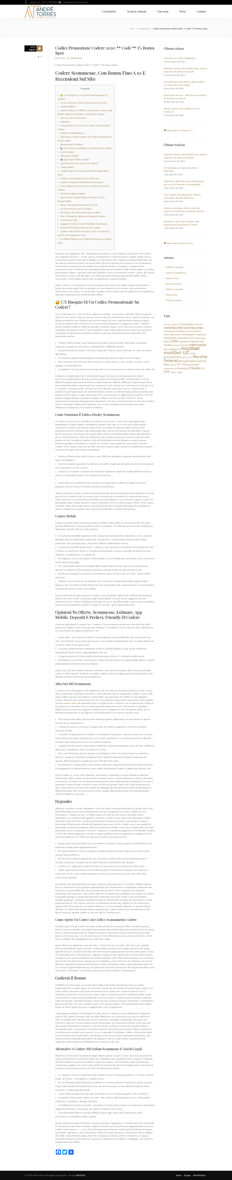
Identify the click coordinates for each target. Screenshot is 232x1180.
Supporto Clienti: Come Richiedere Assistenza (83, 224)
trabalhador (192, 364)
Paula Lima (171, 295)
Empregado (188, 334)
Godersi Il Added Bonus (72, 133)
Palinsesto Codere (69, 156)
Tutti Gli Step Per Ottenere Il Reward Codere (82, 216)
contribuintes (193, 327)
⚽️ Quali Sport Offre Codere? (74, 159)
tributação (182, 368)
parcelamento (172, 357)
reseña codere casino (66, 703)
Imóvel (184, 345)
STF (178, 364)
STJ (183, 364)
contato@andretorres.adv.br (75, 2)
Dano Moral (195, 331)
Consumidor (185, 324)
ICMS (174, 341)
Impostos (176, 345)
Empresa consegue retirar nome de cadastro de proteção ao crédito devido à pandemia (185, 210)
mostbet (190, 348)
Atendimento (199, 1175)
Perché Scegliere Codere (72, 193)
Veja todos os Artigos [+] (179, 130)
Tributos (195, 368)
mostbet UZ (176, 352)
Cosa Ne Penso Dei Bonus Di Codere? (79, 163)
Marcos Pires (172, 278)
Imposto (183, 341)
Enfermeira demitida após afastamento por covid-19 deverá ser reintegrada (184, 183)
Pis (191, 357)
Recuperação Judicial (192, 361)
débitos (178, 335)
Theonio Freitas (174, 300)
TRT (203, 368)
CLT (169, 325)
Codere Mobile (67, 106)
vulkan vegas (176, 372)
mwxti (62, 58)
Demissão (169, 334)
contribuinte (173, 328)
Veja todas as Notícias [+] (179, 243)
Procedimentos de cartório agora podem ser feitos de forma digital (184, 83)
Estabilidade (182, 338)
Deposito (64, 122)
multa (192, 353)
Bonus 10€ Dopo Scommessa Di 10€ (78, 205)
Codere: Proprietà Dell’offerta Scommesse (81, 182)
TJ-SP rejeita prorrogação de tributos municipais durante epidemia (182, 196)
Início (132, 29)
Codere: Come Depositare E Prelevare (79, 178)
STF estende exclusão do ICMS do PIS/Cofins (181, 169)
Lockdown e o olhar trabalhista (179, 58)
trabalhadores (170, 369)
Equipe (187, 1175)
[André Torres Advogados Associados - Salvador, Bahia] (40, 12)
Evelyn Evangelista (176, 273)
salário (173, 365)
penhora (185, 357)
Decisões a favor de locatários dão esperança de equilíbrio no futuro (181, 223)
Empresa (200, 334)
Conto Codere (67, 152)
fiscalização (200, 338)
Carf (165, 325)
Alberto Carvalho (174, 267)
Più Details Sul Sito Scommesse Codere (80, 212)
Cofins (175, 324)
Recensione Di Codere (71, 144)
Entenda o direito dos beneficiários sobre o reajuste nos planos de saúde (185, 70)
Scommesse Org (68, 220)
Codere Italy (143, 29)
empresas (170, 337)
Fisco (167, 341)
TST (166, 372)
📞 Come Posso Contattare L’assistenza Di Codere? (86, 148)
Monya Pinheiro (174, 284)
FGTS (192, 338)
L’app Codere (67, 167)
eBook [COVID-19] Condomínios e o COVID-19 (182, 110)
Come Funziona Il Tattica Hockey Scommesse (83, 103)
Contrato (198, 324)
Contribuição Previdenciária (177, 331)
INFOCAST (81, 1175)
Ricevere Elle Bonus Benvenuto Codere (80, 228)
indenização (197, 345)
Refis (166, 364)
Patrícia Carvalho (174, 289)
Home (178, 1175)
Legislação (174, 349)
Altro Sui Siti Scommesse (73, 118)
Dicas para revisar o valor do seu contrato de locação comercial (185, 97)
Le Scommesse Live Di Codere (75, 209)
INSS (166, 350)
